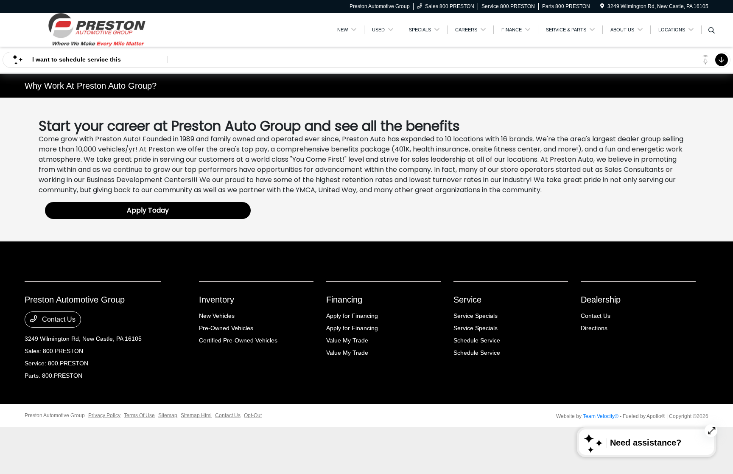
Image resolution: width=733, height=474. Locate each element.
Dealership (601, 299)
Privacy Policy (104, 415)
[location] (602, 6)
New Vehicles (217, 315)
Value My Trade (347, 340)
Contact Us (58, 319)
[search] (711, 31)
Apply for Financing (352, 315)
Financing (344, 299)
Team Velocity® (600, 416)
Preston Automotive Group (55, 415)
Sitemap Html (196, 415)
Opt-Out (253, 415)
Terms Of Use (139, 415)
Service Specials (475, 315)
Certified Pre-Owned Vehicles (238, 340)
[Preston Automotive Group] (98, 29)
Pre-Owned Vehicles (226, 328)
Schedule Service (476, 340)
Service (467, 299)
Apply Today (148, 210)
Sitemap (167, 415)
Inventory (216, 299)
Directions (594, 328)
